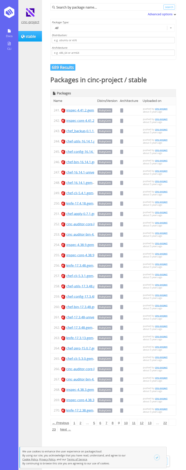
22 (165, 423)
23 (54, 429)
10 (126, 423)
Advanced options (160, 14)
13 (149, 423)
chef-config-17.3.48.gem (84, 296)
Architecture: (60, 47)
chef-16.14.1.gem (79, 182)
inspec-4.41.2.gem (80, 110)
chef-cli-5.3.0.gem (79, 358)
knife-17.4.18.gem (79, 203)
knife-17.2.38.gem (79, 410)
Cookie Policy (30, 459)
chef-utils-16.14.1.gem (83, 141)
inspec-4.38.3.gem (80, 389)
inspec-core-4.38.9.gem (84, 255)
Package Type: (60, 22)
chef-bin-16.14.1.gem (82, 162)
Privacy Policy (47, 459)
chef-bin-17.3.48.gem (82, 307)
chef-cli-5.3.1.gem (79, 276)
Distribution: (59, 35)
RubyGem (105, 110)
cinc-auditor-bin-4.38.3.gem (87, 379)
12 (141, 423)
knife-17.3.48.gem (79, 265)
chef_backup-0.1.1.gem (83, 131)
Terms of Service (77, 459)
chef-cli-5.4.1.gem (79, 193)
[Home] (9, 13)
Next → (65, 429)
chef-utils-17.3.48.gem (83, 286)
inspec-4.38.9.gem (80, 245)
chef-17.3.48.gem (79, 327)
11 (134, 423)
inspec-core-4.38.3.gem (84, 400)
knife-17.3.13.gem (79, 338)
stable (137, 79)
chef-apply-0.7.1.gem (82, 213)
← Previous (60, 423)
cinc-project (30, 22)
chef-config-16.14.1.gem (84, 151)
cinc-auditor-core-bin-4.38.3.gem (91, 369)
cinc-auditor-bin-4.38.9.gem (87, 234)
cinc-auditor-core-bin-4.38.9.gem (91, 224)
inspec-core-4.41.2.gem (84, 120)
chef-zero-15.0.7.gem (82, 348)
